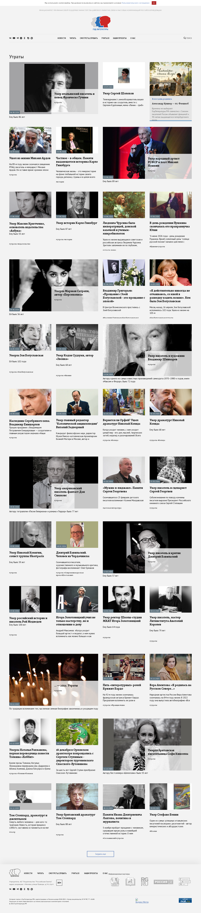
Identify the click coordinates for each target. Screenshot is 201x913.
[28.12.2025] (124, 655)
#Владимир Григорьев (112, 318)
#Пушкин (153, 246)
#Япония (67, 375)
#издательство (23, 244)
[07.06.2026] (171, 192)
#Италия (153, 831)
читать (73, 38)
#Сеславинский (109, 838)
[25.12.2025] (171, 655)
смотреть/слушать (89, 38)
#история (60, 182)
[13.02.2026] (30, 587)
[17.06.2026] (30, 192)
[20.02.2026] (30, 522)
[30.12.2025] (171, 587)
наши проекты (120, 38)
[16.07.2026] (30, 128)
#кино (113, 250)
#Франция (115, 705)
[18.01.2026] (77, 587)
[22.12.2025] (30, 719)
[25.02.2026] (124, 457)
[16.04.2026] (30, 390)
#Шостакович (67, 575)
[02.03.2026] (124, 390)
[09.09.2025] (171, 784)
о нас (132, 38)
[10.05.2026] (77, 325)
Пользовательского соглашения (135, 3)
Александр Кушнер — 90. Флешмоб (170, 103)
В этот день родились (162, 99)
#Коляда (114, 440)
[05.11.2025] (124, 784)
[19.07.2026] (124, 63)
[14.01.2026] (124, 587)
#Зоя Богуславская (129, 318)
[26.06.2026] (77, 128)
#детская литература (112, 508)
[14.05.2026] (171, 260)
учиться (105, 38)
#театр (12, 832)
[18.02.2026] (77, 522)
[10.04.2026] (77, 390)
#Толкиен (29, 773)
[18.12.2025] (77, 719)
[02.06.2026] (124, 260)
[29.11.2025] (77, 784)
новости (62, 38)
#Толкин (20, 773)
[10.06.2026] (124, 192)
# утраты (58, 102)
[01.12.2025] (30, 784)
